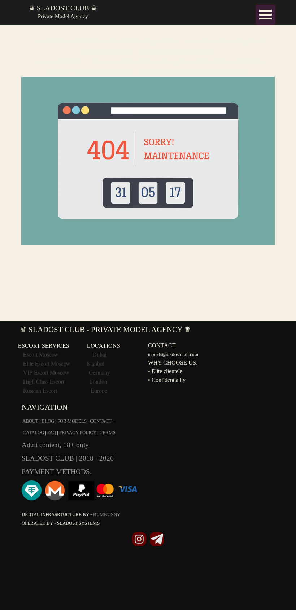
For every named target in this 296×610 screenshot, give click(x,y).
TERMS (108, 432)
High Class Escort (43, 381)
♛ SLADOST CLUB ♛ (63, 8)
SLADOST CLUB (49, 458)
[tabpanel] (148, 137)
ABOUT (30, 421)
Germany (99, 372)
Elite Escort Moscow (46, 363)
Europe (99, 390)
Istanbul (95, 363)
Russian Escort (40, 390)
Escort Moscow (40, 354)
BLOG (48, 421)
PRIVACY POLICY (77, 432)
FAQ (51, 432)
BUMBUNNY (106, 514)
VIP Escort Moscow (46, 372)
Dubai (99, 354)
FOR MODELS (72, 421)
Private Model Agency (63, 16)
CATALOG (33, 432)
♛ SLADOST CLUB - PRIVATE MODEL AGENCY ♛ (105, 329)
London (98, 381)
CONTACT (101, 421)
